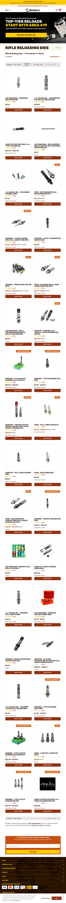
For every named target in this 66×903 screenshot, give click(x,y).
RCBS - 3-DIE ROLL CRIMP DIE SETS (46, 754)
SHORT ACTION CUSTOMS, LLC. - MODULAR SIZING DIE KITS (47, 800)
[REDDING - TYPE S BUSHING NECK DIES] (47, 691)
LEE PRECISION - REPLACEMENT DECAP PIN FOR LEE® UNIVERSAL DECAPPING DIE (47, 145)
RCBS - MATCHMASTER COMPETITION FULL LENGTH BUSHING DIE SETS (16, 520)
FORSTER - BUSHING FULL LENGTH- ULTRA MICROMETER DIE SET (46, 332)
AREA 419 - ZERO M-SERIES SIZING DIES (45, 567)
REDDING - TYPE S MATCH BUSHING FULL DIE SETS (15, 379)
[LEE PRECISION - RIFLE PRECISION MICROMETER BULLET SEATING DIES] (18, 315)
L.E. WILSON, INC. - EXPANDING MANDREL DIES (17, 193)
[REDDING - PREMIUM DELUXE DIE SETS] (18, 269)
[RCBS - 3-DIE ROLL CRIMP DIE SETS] (47, 737)
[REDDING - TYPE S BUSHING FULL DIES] (47, 363)
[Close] (63, 896)
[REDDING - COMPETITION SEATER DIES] (47, 503)
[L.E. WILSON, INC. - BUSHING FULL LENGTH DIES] (18, 597)
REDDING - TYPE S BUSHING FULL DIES (47, 379)
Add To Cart (18, 110)
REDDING (34, 825)
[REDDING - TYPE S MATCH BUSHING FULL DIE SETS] (18, 363)
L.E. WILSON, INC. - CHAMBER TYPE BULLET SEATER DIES (16, 707)
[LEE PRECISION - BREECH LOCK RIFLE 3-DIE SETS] (18, 551)
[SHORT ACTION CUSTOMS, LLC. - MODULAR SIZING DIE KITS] (47, 784)
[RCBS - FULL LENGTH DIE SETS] (47, 409)
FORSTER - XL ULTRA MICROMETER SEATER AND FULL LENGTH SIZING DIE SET (47, 660)
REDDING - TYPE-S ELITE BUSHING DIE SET (15, 800)
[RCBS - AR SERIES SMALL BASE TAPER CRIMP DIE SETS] (47, 269)
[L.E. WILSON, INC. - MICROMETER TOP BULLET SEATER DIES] (47, 82)
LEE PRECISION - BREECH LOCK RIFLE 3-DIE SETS (17, 567)
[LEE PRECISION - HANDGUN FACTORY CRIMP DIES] (47, 597)
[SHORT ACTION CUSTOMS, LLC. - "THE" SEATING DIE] (18, 128)
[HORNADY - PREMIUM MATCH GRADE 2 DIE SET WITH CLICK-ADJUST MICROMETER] (18, 409)
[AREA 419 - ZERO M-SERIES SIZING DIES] (47, 551)
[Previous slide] (2, 27)
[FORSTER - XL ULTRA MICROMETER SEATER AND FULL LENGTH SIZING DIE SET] (47, 643)
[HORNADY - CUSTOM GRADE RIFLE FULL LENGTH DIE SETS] (18, 223)
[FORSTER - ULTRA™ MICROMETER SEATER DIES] (47, 223)
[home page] (33, 10)
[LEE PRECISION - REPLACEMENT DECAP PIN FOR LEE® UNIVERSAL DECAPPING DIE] (47, 128)
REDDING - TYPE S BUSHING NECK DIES (45, 707)
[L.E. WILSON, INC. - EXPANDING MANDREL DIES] (18, 176)
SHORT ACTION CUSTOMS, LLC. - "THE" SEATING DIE (18, 145)
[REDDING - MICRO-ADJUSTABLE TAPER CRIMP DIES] (18, 643)
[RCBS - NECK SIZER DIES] (47, 457)
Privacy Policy (16, 900)
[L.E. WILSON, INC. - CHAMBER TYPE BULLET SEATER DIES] (18, 691)
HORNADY (41, 825)
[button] (6, 10)
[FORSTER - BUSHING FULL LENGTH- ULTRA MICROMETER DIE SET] (47, 315)
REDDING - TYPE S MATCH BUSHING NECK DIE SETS (15, 754)
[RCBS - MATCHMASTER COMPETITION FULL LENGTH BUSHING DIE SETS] (18, 503)
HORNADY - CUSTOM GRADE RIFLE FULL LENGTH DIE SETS (17, 239)
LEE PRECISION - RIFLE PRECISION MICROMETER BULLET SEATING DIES (15, 332)
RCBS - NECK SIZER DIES (44, 472)
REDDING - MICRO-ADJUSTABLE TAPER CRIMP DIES (18, 660)
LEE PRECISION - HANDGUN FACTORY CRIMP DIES (45, 613)
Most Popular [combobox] (54, 56)
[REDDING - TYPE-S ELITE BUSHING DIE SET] (18, 784)
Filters (10, 56)
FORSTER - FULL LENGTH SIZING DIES (18, 473)
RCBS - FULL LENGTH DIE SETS (46, 425)
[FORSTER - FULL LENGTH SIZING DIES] (18, 457)
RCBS (48, 825)
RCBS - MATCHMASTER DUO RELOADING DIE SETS (45, 193)
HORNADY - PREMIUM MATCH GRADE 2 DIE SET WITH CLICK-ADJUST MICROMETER (17, 426)
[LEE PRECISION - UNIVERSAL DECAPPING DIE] (18, 82)
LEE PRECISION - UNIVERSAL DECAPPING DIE (16, 99)
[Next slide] (63, 27)
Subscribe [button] (33, 852)
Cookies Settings (45, 898)
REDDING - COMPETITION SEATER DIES (47, 519)
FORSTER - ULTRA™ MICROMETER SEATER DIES (47, 239)
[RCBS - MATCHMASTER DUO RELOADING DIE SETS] (47, 176)
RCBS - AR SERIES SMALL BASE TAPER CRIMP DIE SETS (46, 285)
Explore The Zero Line (26, 35)
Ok (56, 898)
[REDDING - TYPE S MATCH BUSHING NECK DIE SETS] (18, 737)
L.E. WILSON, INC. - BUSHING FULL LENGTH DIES (16, 613)
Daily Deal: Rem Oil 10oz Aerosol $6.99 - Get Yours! (33, 6)
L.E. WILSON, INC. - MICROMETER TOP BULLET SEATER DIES (47, 99)
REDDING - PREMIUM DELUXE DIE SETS (18, 285)
